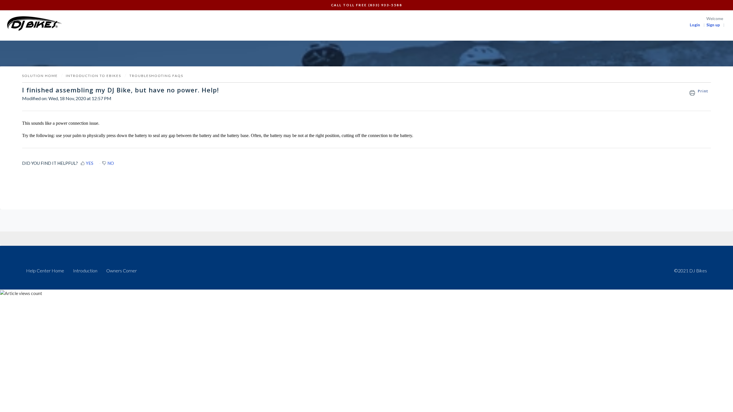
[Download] (355, 132)
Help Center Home (45, 270)
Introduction (85, 270)
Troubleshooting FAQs (156, 76)
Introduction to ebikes (93, 76)
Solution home (40, 76)
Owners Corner (121, 270)
